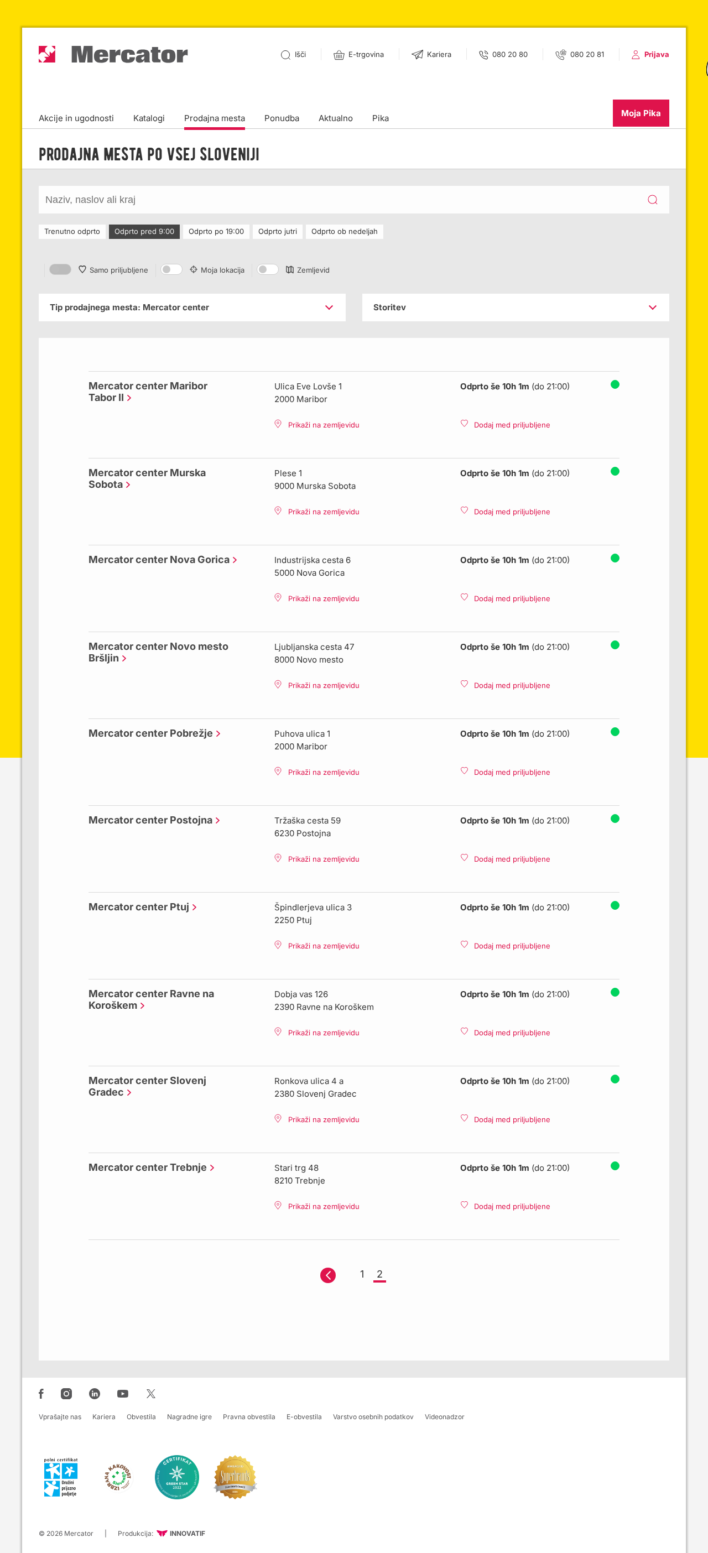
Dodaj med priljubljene (512, 424)
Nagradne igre (189, 1417)
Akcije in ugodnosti (76, 118)
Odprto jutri (277, 231)
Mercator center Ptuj (136, 907)
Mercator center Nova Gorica (156, 559)
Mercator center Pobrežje (147, 733)
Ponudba (281, 118)
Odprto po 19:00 (216, 231)
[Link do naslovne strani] (113, 54)
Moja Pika (641, 113)
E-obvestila (304, 1417)
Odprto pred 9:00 (144, 231)
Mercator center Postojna (147, 820)
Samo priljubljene (119, 269)
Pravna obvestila (249, 1417)
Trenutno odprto (72, 231)
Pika (380, 118)
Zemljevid (313, 269)
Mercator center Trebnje (144, 1167)
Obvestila (141, 1417)
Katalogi (149, 118)
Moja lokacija (222, 269)
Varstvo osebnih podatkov (373, 1417)
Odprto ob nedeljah (344, 231)
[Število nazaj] (328, 1275)
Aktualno (336, 118)
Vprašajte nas (60, 1417)
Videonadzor (445, 1417)
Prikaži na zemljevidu (324, 424)
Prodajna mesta (214, 118)
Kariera (104, 1417)
